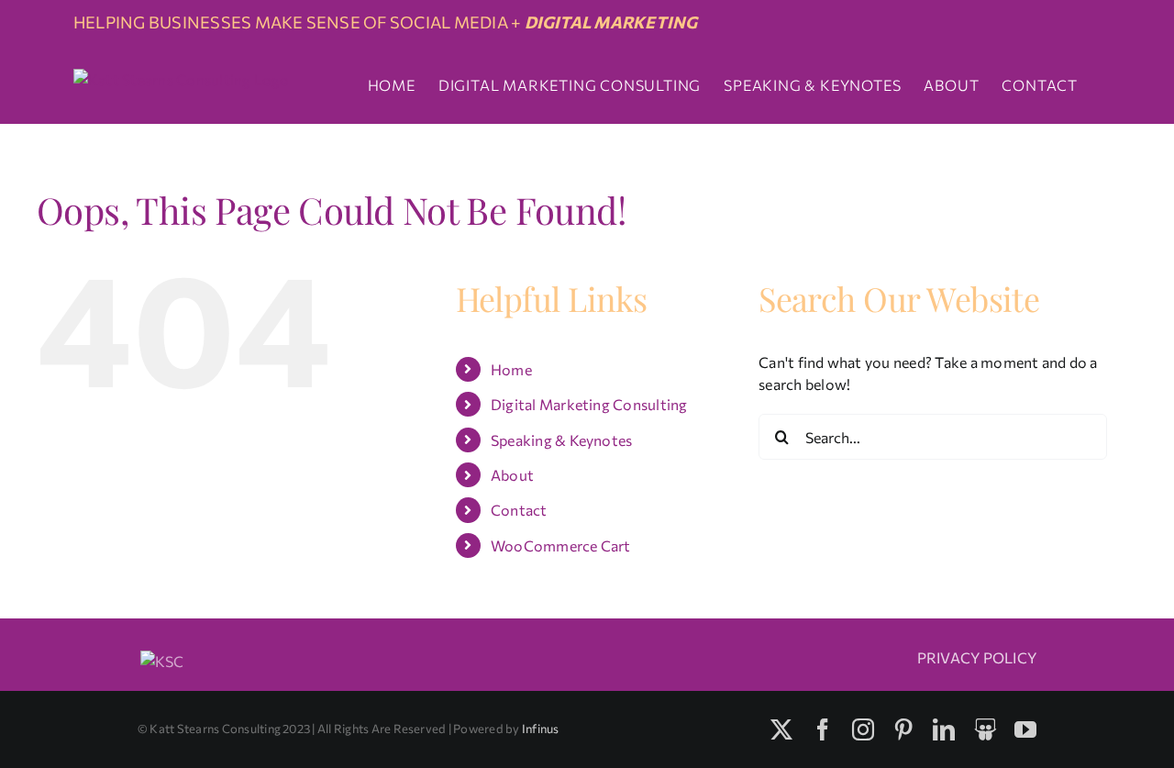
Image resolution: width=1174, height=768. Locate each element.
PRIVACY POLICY (976, 657)
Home (511, 369)
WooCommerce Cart (561, 545)
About (512, 475)
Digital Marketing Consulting (589, 404)
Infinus (540, 728)
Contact (519, 509)
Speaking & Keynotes (562, 440)
